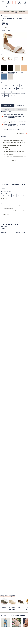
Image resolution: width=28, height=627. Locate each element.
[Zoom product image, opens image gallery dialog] (2, 54)
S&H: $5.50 (4, 26)
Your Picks (7, 9)
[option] (14, 12)
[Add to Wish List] (25, 19)
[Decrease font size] (26, 133)
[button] (3, 3)
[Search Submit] (25, 6)
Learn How (21, 129)
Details (17, 117)
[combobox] (12, 6)
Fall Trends (18, 9)
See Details (9, 122)
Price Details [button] (4, 27)
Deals (2, 9)
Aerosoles (4, 22)
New (13, 9)
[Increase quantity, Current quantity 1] (6, 101)
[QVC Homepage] (1, 16)
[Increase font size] (24, 133)
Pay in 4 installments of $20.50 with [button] (12, 114)
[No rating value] (5, 30)
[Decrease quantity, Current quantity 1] (1, 101)
